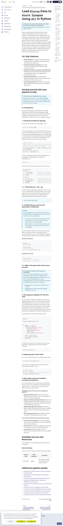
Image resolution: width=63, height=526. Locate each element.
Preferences (11, 521)
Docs (10, 2)
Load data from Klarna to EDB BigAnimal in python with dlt (37, 489)
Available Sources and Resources (58, 55)
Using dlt (6, 21)
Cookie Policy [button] (35, 516)
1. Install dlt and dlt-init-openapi (57, 17)
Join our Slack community (29, 27)
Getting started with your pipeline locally (58, 9)
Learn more (31, 68)
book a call (39, 27)
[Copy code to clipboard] (50, 127)
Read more (35, 63)
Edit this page (26, 499)
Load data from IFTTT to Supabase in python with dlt (36, 487)
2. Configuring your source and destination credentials (58, 27)
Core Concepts (7, 9)
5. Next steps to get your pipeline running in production (57, 50)
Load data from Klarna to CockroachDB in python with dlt (37, 494)
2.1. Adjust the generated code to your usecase (58, 33)
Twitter (44, 520)
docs (29, 388)
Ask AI (59, 523)
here (38, 51)
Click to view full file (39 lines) (30, 200)
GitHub (44, 518)
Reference (6, 32)
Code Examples (7, 29)
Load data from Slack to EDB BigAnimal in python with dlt (37, 491)
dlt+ (5, 12)
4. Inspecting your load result (57, 44)
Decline (21, 521)
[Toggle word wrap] (48, 143)
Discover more (38, 80)
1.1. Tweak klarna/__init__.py (58, 21)
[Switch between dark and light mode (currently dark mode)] (51, 2)
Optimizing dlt (7, 26)
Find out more (27, 85)
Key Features (58, 6)
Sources (6, 15)
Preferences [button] (30, 518)
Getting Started (7, 7)
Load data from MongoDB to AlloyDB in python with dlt (37, 478)
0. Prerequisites (57, 13)
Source (56, 58)
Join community (36, 2)
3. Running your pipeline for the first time (57, 38)
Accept (31, 521)
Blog (14, 2)
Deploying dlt (7, 23)
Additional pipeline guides (58, 61)
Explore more (33, 74)
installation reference (45, 117)
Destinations (7, 18)
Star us (44, 2)
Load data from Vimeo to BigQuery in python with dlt (36, 492)
